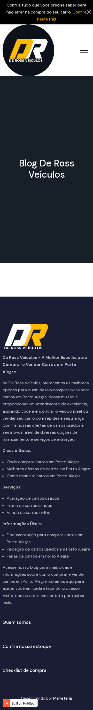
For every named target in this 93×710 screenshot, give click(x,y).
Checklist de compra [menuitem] (25, 670)
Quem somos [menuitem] (17, 622)
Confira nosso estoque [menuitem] (27, 646)
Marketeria (62, 698)
